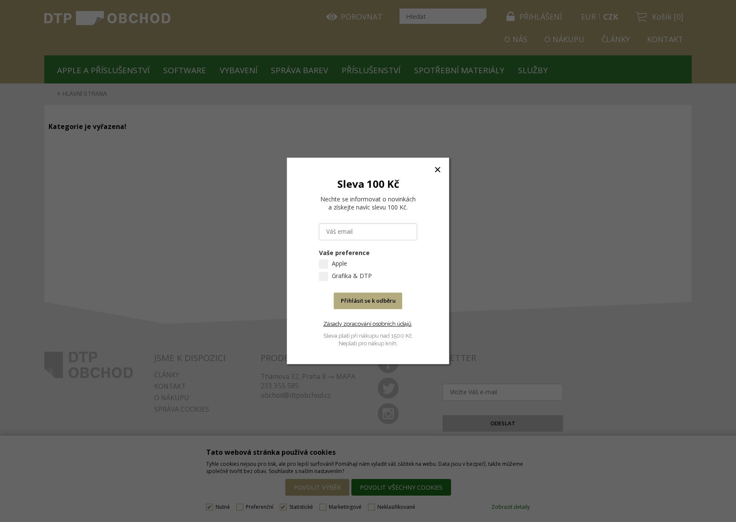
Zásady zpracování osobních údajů (367, 324)
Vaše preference (344, 253)
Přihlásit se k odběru (368, 301)
